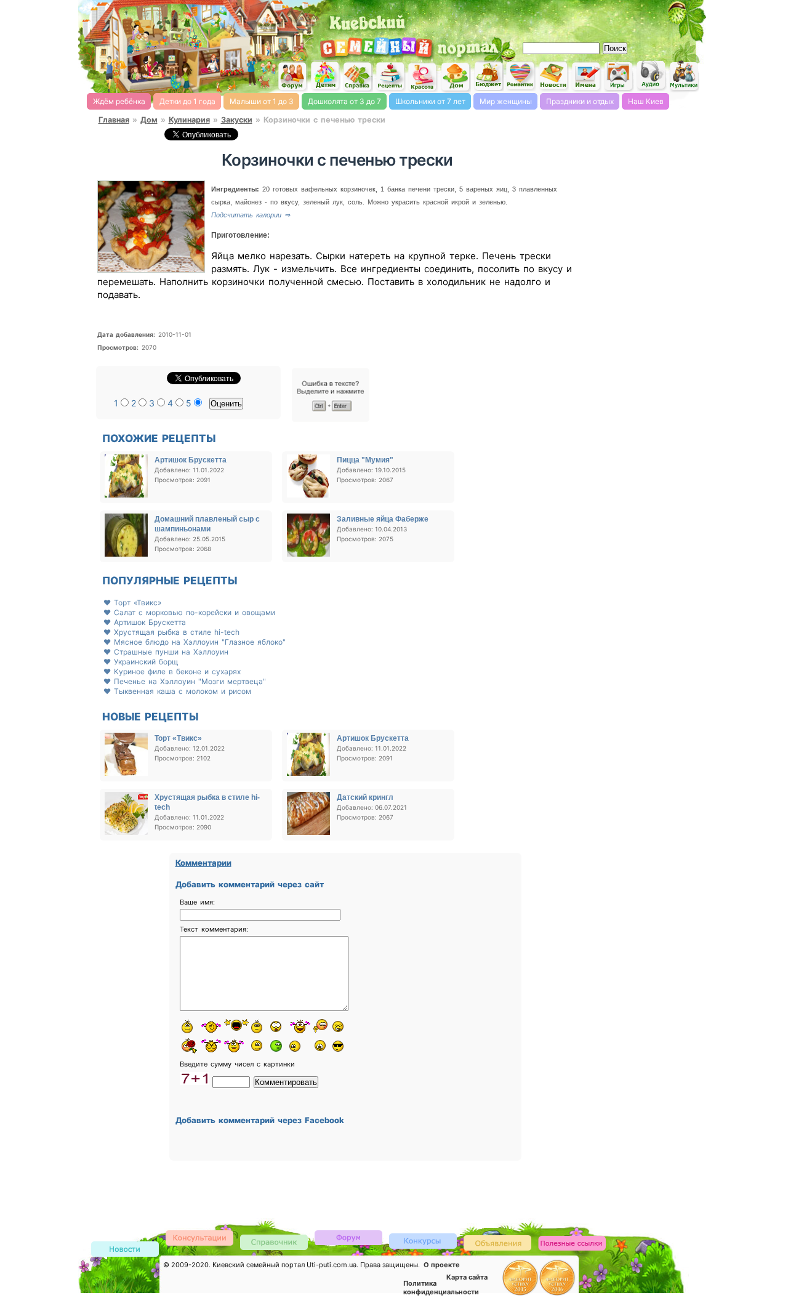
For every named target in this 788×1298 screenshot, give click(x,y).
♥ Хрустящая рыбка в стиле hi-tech (171, 632)
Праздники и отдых (580, 101)
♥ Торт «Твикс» (132, 602)
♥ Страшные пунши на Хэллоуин (165, 651)
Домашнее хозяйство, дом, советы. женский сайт (455, 77)
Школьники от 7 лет (430, 101)
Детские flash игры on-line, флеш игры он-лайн (618, 76)
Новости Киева (125, 1249)
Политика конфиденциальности (441, 1287)
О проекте (442, 1264)
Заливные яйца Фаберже (382, 519)
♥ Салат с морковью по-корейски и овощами (189, 612)
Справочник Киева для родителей (357, 76)
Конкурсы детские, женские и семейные (423, 1240)
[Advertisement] (560, 18)
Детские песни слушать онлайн (651, 75)
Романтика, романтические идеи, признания (520, 76)
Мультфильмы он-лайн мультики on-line (684, 76)
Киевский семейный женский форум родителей (292, 76)
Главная (113, 119)
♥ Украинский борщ (140, 661)
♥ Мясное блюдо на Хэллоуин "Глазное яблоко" (194, 642)
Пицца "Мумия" (365, 460)
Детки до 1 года (187, 101)
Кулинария (189, 119)
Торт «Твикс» (178, 738)
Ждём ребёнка (119, 101)
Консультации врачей (199, 1237)
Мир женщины (506, 101)
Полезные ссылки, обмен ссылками (572, 1243)
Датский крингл (365, 797)
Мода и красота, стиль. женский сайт (423, 77)
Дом (149, 119)
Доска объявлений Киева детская (497, 1242)
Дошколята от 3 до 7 (344, 101)
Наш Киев (646, 101)
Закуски (236, 119)
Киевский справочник (274, 1241)
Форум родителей (348, 1236)
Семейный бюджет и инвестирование (488, 75)
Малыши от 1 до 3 (262, 101)
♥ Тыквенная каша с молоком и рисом (177, 691)
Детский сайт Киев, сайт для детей (325, 76)
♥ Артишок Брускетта (144, 622)
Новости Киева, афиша (553, 76)
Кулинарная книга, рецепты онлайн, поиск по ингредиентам (390, 76)
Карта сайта (467, 1277)
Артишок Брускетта (191, 460)
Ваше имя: (197, 902)
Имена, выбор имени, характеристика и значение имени (586, 77)
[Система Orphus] (330, 419)
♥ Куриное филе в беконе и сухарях (172, 671)
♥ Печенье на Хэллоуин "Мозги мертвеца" (184, 681)
